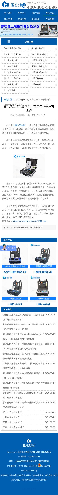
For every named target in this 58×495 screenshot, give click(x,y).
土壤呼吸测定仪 (10, 84)
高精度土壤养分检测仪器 (15, 272)
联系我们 (36, 19)
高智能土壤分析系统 (12, 48)
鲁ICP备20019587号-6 (27, 466)
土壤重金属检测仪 (39, 60)
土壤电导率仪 (19, 125)
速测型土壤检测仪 (39, 66)
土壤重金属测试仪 (11, 417)
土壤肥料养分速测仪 (12, 54)
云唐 (28, 489)
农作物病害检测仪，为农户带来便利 (28, 227)
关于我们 (8, 13)
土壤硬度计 (36, 84)
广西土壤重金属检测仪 (13, 427)
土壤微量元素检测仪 (12, 72)
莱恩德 (33, 489)
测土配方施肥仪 (38, 48)
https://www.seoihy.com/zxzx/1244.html (29, 221)
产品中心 (22, 13)
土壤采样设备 (37, 78)
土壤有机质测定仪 (39, 72)
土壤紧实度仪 (9, 90)
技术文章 (8, 19)
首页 (16, 99)
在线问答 (22, 19)
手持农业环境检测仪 (12, 78)
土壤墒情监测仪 (10, 66)
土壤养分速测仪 (43, 304)
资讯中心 (50, 13)
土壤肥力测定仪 (15, 304)
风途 (24, 489)
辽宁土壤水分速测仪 (12, 412)
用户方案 (36, 13)
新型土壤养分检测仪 (40, 54)
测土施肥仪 (20, 115)
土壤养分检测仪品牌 (43, 272)
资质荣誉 (50, 19)
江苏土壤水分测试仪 (12, 422)
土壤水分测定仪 (10, 60)
